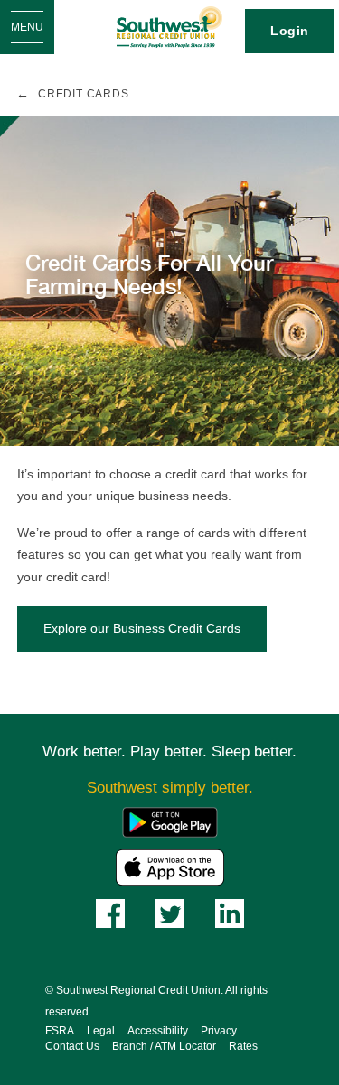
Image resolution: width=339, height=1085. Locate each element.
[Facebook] (110, 911)
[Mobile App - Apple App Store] (170, 865)
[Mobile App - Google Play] (170, 820)
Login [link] (289, 30)
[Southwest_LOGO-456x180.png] (169, 27)
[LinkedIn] (229, 911)
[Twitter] (169, 911)
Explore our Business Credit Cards (141, 628)
